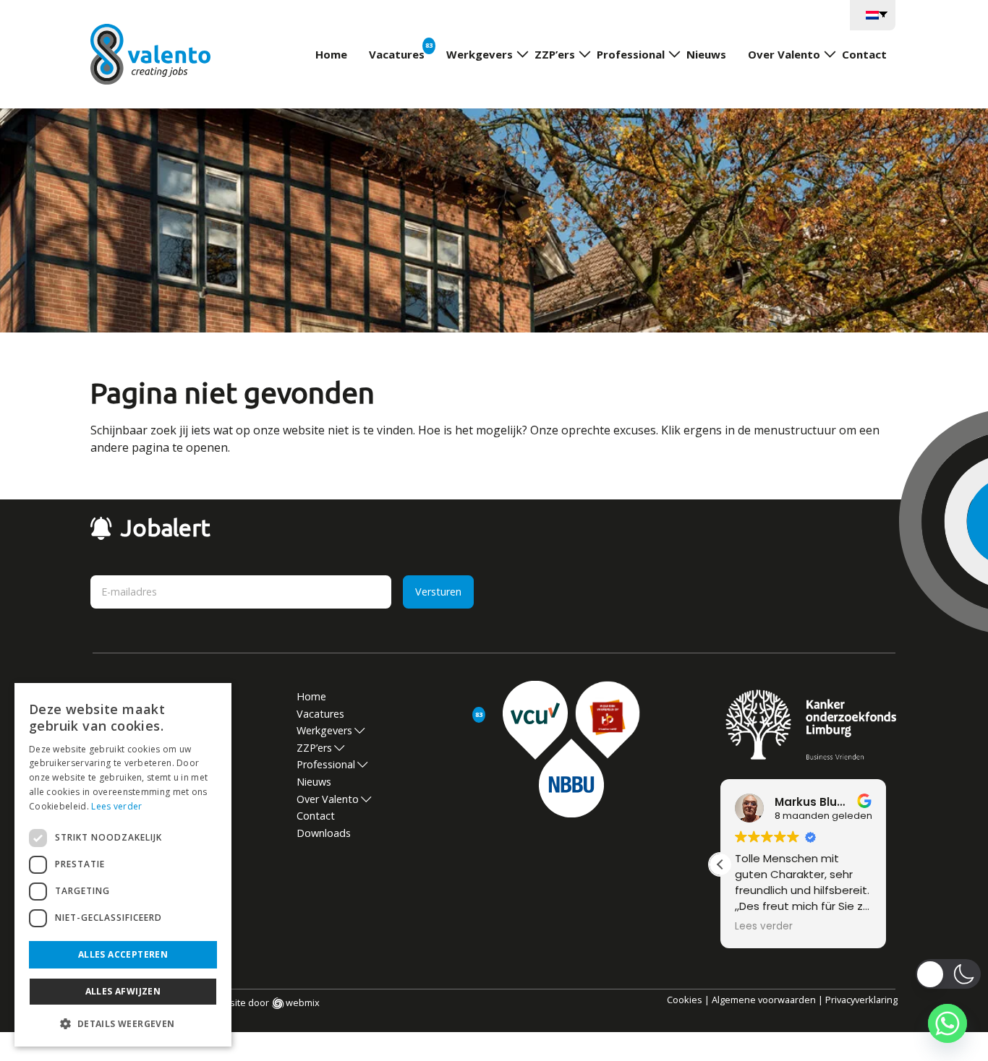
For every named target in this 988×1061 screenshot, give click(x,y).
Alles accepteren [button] (123, 954)
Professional (631, 54)
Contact (864, 54)
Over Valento (784, 54)
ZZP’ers (555, 54)
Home (331, 54)
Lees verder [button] (764, 926)
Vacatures (397, 54)
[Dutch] (872, 13)
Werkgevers (479, 54)
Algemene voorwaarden (764, 999)
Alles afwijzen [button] (123, 991)
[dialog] (122, 865)
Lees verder (116, 806)
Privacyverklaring (861, 999)
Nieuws (706, 54)
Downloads (324, 833)
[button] (720, 864)
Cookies (684, 999)
